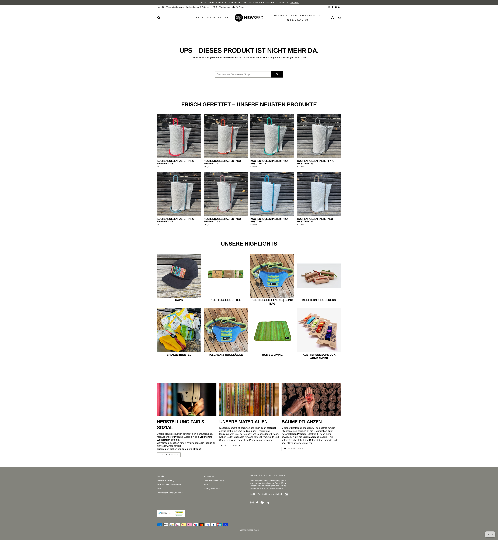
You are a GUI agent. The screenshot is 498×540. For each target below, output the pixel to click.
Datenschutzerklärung (214, 480)
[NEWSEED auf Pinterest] (262, 502)
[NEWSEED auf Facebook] (257, 502)
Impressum (209, 476)
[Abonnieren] (286, 494)
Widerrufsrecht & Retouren (198, 7)
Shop (199, 17)
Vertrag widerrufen (212, 488)
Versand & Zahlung (175, 7)
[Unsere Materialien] (249, 399)
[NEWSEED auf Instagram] (252, 502)
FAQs (206, 484)
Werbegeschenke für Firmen (232, 7)
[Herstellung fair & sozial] (186, 399)
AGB (215, 7)
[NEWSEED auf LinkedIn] (267, 502)
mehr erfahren (169, 455)
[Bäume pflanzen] (311, 399)
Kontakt (160, 7)
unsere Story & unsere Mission (297, 15)
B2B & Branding (297, 20)
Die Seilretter (217, 17)
